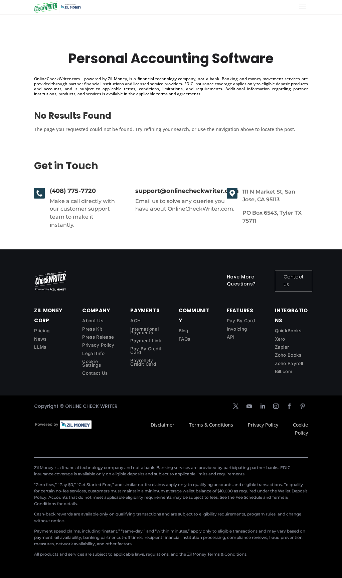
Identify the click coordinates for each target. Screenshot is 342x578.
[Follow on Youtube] (249, 406)
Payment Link (145, 340)
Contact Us (294, 280)
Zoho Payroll (289, 363)
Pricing (41, 330)
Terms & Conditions (211, 425)
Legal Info (93, 353)
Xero (280, 339)
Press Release (98, 337)
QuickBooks (288, 330)
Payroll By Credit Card (143, 362)
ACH (135, 320)
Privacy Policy (98, 345)
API (231, 337)
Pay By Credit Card (145, 350)
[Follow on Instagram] (276, 406)
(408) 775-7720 (73, 191)
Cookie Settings (91, 363)
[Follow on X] (235, 406)
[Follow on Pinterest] (302, 406)
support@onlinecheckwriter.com (187, 191)
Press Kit (92, 329)
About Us (92, 320)
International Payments (144, 330)
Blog (183, 330)
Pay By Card (241, 320)
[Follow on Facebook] (289, 406)
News (40, 339)
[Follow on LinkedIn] (262, 406)
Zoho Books (288, 355)
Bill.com (283, 371)
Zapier (282, 347)
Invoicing (237, 329)
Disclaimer (162, 425)
